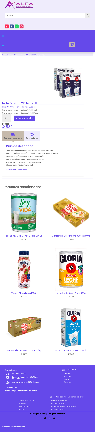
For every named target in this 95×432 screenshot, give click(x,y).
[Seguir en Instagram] (22, 26)
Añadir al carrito (24, 118)
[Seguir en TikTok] (7, 26)
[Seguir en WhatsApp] (17, 26)
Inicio (4, 55)
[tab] (13, 136)
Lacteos (11, 55)
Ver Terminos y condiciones (16, 169)
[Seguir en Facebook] (12, 26)
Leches (17, 55)
